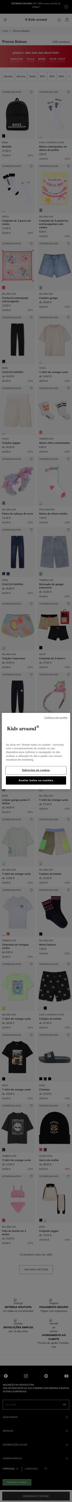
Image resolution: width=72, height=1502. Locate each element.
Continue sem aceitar (56, 717)
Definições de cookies (36, 770)
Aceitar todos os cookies (36, 780)
